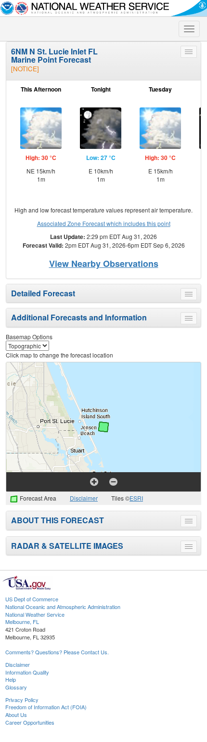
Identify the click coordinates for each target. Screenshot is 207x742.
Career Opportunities (29, 722)
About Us (16, 714)
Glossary (16, 687)
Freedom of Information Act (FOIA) (46, 707)
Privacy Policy (22, 699)
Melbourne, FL (22, 621)
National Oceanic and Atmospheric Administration (62, 606)
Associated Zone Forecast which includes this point (103, 223)
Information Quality (27, 672)
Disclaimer (84, 498)
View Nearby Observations (103, 263)
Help (10, 679)
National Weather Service (35, 614)
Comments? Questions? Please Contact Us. (57, 652)
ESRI (136, 498)
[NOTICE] (25, 68)
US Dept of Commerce (31, 599)
